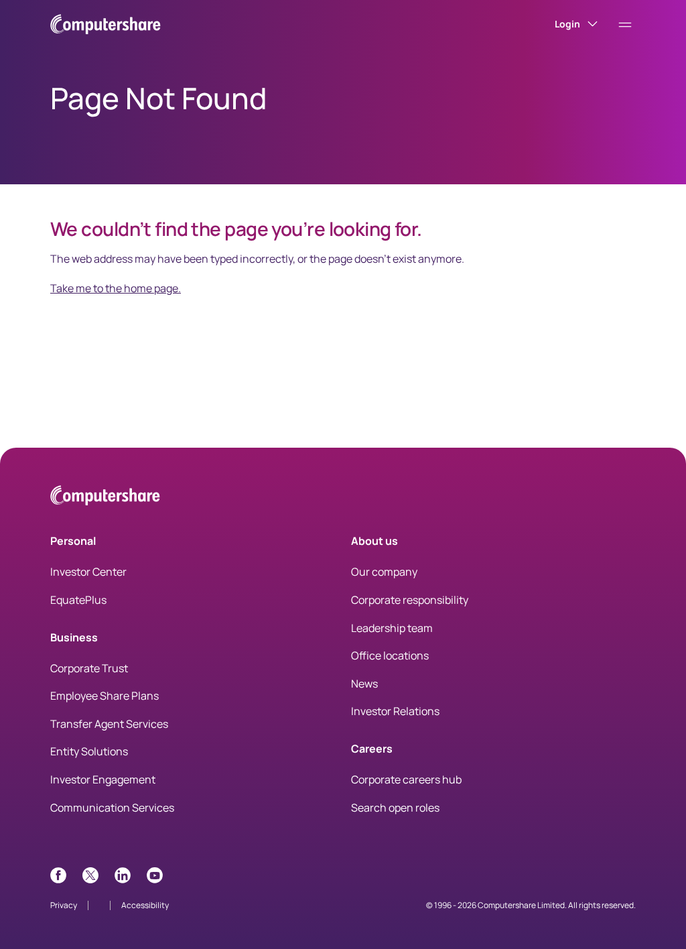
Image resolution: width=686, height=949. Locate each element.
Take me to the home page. (115, 288)
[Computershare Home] (105, 497)
